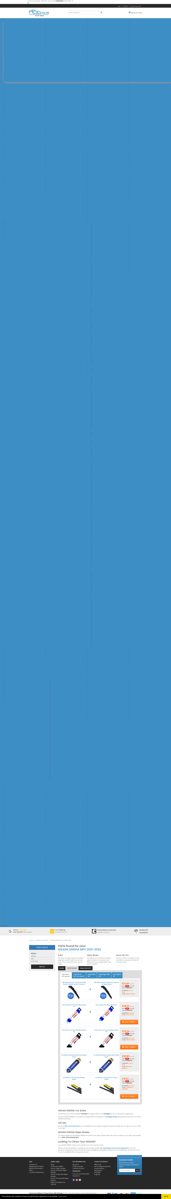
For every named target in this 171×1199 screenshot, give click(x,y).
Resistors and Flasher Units (14, 115)
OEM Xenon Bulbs (11, 919)
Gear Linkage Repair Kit (13, 871)
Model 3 (95, 566)
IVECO (53, 722)
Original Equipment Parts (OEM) (16, 156)
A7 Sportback (97, 248)
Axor (94, 393)
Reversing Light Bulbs (12, 41)
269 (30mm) (51, 131)
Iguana (49, 184)
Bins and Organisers (12, 697)
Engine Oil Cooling (53, 866)
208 (94, 452)
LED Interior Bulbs (11, 107)
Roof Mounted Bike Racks (98, 687)
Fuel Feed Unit (135, 842)
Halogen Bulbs (10, 19)
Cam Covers (93, 810)
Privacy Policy (48, 1193)
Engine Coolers (52, 862)
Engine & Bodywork (95, 673)
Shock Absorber (136, 877)
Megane (96, 492)
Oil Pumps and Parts (96, 834)
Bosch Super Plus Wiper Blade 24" (106, 1005)
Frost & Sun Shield (137, 707)
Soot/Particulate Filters (138, 828)
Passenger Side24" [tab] (104, 975)
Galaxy (95, 339)
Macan (95, 470)
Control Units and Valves (56, 860)
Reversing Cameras (138, 697)
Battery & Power (10, 784)
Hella (49, 188)
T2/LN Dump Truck (99, 421)
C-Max (95, 331)
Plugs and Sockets (53, 820)
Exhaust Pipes (135, 816)
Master (95, 490)
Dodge (53, 707)
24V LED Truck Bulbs (12, 117)
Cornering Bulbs (11, 25)
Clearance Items (78, 1168)
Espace (95, 484)
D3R (48, 158)
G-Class (96, 407)
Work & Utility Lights (137, 250)
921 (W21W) (134, 65)
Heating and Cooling (12, 814)
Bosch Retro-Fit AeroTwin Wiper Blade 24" (74, 1031)
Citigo (95, 540)
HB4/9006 (92, 168)
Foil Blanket (135, 705)
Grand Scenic (98, 486)
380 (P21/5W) (135, 43)
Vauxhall (92, 570)
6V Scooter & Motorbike (13, 53)
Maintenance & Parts (12, 794)
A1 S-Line (96, 228)
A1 (93, 226)
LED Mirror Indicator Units (14, 230)
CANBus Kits (135, 254)
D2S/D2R (92, 172)
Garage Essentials (11, 828)
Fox (94, 611)
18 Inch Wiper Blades (96, 196)
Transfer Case (10, 877)
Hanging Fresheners (54, 653)
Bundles (92, 669)
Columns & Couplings (96, 869)
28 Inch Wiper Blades (96, 214)
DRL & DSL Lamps (136, 244)
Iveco (91, 351)
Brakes (7, 800)
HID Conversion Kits (12, 152)
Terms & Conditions (36, 1193)
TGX (94, 381)
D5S (48, 166)
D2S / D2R (50, 107)
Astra (95, 572)
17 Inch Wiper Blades (96, 194)
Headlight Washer (53, 891)
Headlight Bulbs (10, 21)
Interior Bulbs (10, 45)
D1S (48, 152)
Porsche (92, 462)
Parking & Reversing (12, 691)
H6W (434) (134, 39)
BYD (52, 689)
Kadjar (95, 488)
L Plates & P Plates (11, 705)
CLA (94, 399)
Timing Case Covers (54, 800)
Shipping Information (36, 1166)
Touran (95, 633)
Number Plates (10, 832)
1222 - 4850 (97, 387)
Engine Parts (9, 804)
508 (94, 458)
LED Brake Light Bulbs (12, 97)
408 (94, 456)
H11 (48, 35)
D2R (48, 154)
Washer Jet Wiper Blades (139, 186)
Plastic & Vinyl (93, 667)
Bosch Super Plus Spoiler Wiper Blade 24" (74, 1005)
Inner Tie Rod (93, 871)
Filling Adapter (10, 866)
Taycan (95, 474)
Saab (53, 758)
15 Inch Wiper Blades (96, 190)
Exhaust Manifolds (137, 814)
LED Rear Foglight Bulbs (13, 95)
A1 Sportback (97, 230)
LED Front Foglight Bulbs (13, 87)
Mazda (53, 736)
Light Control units (137, 894)
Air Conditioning (52, 858)
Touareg (96, 631)
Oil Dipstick (93, 830)
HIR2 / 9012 (50, 87)
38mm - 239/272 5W (12, 75)
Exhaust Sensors (136, 818)
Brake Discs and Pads (138, 798)
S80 (94, 585)
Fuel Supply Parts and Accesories (142, 848)
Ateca (95, 522)
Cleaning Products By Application (17, 653)
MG (52, 740)
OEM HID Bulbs (10, 150)
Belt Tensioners (52, 796)
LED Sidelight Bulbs (11, 89)
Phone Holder (135, 717)
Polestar (54, 750)
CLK (94, 401)
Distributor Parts (94, 858)
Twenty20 (50, 180)
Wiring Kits (134, 268)
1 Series (95, 262)
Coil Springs (135, 873)
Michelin (50, 182)
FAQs (31, 1170)
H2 (48, 23)
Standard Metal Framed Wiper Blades (144, 180)
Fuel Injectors (135, 844)
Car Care (8, 649)
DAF (90, 305)
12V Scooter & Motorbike (13, 51)
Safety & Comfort (11, 699)
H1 (47, 21)
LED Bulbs (8, 83)
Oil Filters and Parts (137, 836)
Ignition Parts (93, 864)
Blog (52, 1164)
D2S (48, 156)
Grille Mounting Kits (137, 256)
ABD (48, 186)
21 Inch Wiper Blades (96, 202)
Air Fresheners (10, 651)
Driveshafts (9, 864)
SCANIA (91, 510)
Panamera (96, 472)
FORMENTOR (97, 301)
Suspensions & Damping (14, 822)
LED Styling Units (52, 144)
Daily (94, 353)
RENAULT (91, 478)
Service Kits (9, 875)
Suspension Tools (137, 885)
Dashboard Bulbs (11, 47)
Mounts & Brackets (137, 260)
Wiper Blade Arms (137, 188)
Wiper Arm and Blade (138, 190)
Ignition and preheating (13, 816)
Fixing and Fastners (95, 891)
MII (94, 530)
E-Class (95, 405)
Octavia (96, 550)
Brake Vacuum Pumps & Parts (141, 802)
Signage (8, 834)
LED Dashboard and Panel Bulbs (16, 109)
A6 (94, 244)
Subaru (53, 766)
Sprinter (95, 419)
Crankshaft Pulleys (95, 818)
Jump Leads (93, 703)
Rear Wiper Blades (137, 182)
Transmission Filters (137, 838)
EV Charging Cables (12, 788)
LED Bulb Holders (11, 113)
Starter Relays (52, 824)
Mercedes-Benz (56, 738)
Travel (7, 677)
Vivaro (95, 576)
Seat (90, 518)
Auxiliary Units (10, 232)
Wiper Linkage (52, 895)
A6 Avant (96, 246)
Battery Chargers (95, 701)
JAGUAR (91, 357)
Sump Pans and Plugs (96, 840)
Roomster (96, 554)
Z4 (94, 280)
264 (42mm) (51, 129)
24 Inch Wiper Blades (96, 208)
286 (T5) (8, 143)
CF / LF (95, 307)
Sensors (92, 838)
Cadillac (54, 691)
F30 (94, 270)
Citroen (53, 697)
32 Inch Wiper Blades (96, 218)
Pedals (91, 800)
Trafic (95, 496)
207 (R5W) (134, 33)
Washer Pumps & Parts (55, 899)
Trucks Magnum (98, 500)
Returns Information (36, 1168)
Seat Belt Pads (136, 711)
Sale (6, 907)
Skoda (53, 762)
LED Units (8, 111)
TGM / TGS (96, 379)
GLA (94, 411)
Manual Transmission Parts (14, 873)
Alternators (51, 812)
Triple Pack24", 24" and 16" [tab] (78, 975)
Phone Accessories (12, 703)
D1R (48, 150)
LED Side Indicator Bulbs (13, 105)
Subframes (134, 881)
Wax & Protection (95, 657)
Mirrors (7, 830)
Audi (132, 234)
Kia (52, 728)
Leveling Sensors (136, 875)
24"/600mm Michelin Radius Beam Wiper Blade (74, 1056)
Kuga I (95, 341)
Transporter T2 (98, 635)
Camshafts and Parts (96, 812)
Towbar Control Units (12, 891)
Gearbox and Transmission (15, 812)
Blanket (133, 701)
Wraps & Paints (10, 667)
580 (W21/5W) (135, 47)
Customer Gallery (57, 1166)
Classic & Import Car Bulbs (14, 49)
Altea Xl (95, 520)
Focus (95, 335)
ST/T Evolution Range (138, 262)
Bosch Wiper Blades (54, 178)
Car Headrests (10, 695)
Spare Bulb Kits (136, 687)
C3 (94, 289)
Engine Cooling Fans (54, 864)
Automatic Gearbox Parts (14, 858)
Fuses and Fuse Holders (97, 893)
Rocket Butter (135, 653)
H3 (48, 25)
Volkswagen (51, 224)
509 (6, 144)
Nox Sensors (135, 852)
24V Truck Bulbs (10, 55)
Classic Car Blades (137, 192)
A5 (94, 240)
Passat (95, 621)
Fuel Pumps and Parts (138, 846)
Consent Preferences (36, 1172)
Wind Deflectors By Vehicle (140, 679)
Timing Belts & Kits (53, 798)
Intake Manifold (94, 828)
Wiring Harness (52, 828)
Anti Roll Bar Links (136, 871)
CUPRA (91, 299)
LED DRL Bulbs (10, 93)
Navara (95, 440)
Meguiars (134, 651)
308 (94, 454)
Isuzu (53, 721)
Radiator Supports (95, 802)
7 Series (95, 268)
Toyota (53, 770)
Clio (94, 482)
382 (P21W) (92, 43)
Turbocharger (94, 844)
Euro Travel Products (138, 685)
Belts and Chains (11, 796)
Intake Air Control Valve (97, 826)
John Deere (93, 365)
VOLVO (91, 579)
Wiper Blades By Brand (13, 178)
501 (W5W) (134, 37)
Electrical (8, 802)
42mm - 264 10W (11, 77)
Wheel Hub (134, 887)
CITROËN (92, 284)
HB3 (48, 39)
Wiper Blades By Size (12, 180)
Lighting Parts (10, 836)
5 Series (95, 266)
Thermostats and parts (55, 871)
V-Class (95, 423)
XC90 (95, 593)
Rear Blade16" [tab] (117, 975)
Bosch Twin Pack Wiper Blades (141, 184)
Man (52, 734)
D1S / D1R (50, 105)
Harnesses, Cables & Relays (140, 150)
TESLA (91, 564)
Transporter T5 (98, 637)
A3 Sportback (97, 236)
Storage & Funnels (95, 903)
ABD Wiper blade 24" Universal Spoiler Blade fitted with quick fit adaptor (74, 983)
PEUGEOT (92, 446)
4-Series (96, 512)
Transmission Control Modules (16, 879)
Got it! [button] (166, 1196)
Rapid (95, 552)
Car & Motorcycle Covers (14, 659)
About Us (76, 1164)
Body (7, 798)
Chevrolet (54, 693)
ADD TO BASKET (130, 1022)
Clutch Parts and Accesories (15, 860)
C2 (94, 288)
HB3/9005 (92, 166)
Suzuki (53, 768)
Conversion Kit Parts (12, 154)
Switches (50, 826)
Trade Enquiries (78, 1166)
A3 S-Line (96, 234)
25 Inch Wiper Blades (96, 210)
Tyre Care (8, 657)
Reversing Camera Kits (139, 695)
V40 (94, 587)
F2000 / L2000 (98, 377)
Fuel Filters (134, 834)
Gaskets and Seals (95, 824)
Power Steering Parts (96, 873)
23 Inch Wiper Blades (96, 206)
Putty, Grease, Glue (95, 901)
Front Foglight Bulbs (12, 23)
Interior (7, 818)
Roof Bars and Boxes (12, 921)
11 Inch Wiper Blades (96, 182)
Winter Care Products (12, 665)
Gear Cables (9, 869)
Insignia (95, 574)
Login (119, 6)
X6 (94, 278)
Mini (90, 431)
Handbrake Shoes (137, 806)
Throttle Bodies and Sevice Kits (99, 842)
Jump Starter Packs (12, 790)
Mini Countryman (99, 434)
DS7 (94, 317)
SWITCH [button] (42, 967)
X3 (94, 274)
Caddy (95, 605)
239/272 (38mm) (53, 127)
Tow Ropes (93, 717)
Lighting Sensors (136, 896)
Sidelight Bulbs (10, 27)
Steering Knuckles (137, 879)
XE (93, 359)
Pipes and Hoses (95, 836)
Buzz (94, 603)
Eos (94, 609)
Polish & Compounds (96, 653)
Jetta (94, 615)
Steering (8, 820)
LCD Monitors (135, 691)
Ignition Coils (93, 862)
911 (94, 466)
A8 (94, 250)
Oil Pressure (93, 832)
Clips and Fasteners (96, 798)
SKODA (91, 538)
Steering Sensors (95, 879)
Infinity (53, 719)
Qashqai (96, 442)
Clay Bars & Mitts (95, 655)
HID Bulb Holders (136, 154)
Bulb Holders (135, 892)
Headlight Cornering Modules (141, 160)
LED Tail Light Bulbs (11, 99)
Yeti (94, 560)
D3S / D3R (50, 109)
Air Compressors (137, 657)
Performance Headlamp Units (15, 224)
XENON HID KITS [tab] (85, 968)
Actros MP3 (97, 391)
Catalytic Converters (138, 810)
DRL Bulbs (8, 31)
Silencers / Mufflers (137, 826)
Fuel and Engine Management (16, 810)
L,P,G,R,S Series (97, 514)
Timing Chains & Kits (54, 802)
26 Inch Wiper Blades (96, 212)
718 (94, 464)
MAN (90, 375)
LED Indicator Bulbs (12, 91)
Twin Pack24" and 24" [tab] (66, 975)
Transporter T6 (98, 639)
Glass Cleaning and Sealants (99, 661)
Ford (90, 329)
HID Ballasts (135, 152)
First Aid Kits (135, 703)
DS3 (94, 295)
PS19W (91, 115)
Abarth (53, 681)
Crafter (95, 607)
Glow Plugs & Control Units (98, 860)
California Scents (53, 651)
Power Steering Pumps (97, 875)
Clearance (9, 911)
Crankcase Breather (96, 816)
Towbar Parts (10, 824)
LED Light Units (10, 917)
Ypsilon (95, 369)
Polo (94, 623)
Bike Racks (9, 685)
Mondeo (96, 343)
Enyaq (95, 542)
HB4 (48, 41)
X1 (93, 272)
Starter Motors (52, 822)
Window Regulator (95, 804)
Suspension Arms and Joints (141, 883)
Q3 (94, 252)
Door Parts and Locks (138, 860)
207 (94, 450)
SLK (94, 417)
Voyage (95, 643)
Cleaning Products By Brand (15, 655)
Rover (53, 756)
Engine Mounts (94, 822)
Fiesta (95, 333)
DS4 (94, 315)
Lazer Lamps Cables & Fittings (141, 272)
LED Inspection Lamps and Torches (101, 897)
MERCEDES (92, 385)
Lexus (53, 732)
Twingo (95, 504)
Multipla (95, 323)
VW (90, 597)
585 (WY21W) (93, 51)
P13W (90, 113)
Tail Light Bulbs (10, 37)
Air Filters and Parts (137, 832)
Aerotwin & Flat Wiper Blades (141, 178)
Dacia (53, 701)
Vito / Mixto (97, 427)
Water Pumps (93, 846)
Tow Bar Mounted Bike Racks (99, 689)
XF (93, 309)
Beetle (95, 601)
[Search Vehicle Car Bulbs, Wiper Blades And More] (101, 12)
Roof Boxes (9, 681)
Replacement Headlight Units (15, 226)
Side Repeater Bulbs (12, 43)
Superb (95, 558)
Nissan (91, 438)
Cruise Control (52, 816)
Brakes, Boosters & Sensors (140, 804)
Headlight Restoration (13, 661)
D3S (48, 160)
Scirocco (96, 625)
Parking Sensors (136, 693)
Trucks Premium (98, 502)
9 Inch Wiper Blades (96, 178)
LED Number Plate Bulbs (13, 101)
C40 (94, 581)
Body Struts (93, 796)
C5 (94, 293)
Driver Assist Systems (54, 818)
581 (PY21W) (93, 47)
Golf (94, 613)
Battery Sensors (52, 814)
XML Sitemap (58, 1193)
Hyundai (54, 717)
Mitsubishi (54, 744)
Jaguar (53, 724)
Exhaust (8, 806)
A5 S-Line (96, 242)
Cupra (53, 699)
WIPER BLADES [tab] (72, 968)
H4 (48, 27)
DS (90, 313)
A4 (94, 238)
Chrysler (54, 695)
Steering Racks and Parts (97, 877)
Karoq (95, 546)
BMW (90, 260)
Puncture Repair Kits (138, 659)
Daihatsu (54, 705)
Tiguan (95, 629)
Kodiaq (95, 548)
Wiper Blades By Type (12, 182)
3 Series (95, 264)
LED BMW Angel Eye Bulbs (56, 143)
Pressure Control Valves (139, 854)
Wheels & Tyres (94, 659)
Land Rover (93, 373)
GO (137, 1170)
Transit (95, 347)
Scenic (95, 494)
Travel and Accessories (13, 923)
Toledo (95, 534)
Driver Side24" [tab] (91, 975)
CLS (94, 403)
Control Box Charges (96, 814)
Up (94, 641)
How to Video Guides (58, 1168)
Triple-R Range (136, 264)
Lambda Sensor (136, 822)
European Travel (11, 689)
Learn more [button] (62, 1196)
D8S (48, 168)
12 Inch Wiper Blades (96, 184)
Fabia (95, 544)
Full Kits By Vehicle (53, 679)
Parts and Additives (137, 824)
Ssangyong (55, 764)
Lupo (94, 619)
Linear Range (135, 258)
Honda (53, 715)
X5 (94, 276)
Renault (53, 754)
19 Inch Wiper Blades (96, 198)
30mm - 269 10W (11, 73)
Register (125, 6)
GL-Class (96, 409)
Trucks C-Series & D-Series (102, 498)
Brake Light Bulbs (11, 35)
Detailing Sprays (94, 663)
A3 (94, 232)
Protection (92, 899)
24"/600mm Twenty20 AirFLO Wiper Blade (74, 1078)
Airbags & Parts (136, 858)
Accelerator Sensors (54, 810)
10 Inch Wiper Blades (96, 180)
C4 (94, 291)
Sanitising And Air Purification (15, 663)
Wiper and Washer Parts (13, 826)
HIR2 (48, 43)
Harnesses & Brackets (13, 238)
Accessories (93, 671)
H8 (48, 31)
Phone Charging (136, 715)
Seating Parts (135, 862)
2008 (94, 448)
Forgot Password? (136, 6)
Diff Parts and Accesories (14, 862)
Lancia (91, 367)
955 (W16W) (51, 61)
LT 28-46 (96, 617)
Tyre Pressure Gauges (138, 661)
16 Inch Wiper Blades (96, 192)
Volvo (53, 776)
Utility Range (135, 266)
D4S (48, 164)
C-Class (96, 397)
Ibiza (94, 526)
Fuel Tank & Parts (136, 850)
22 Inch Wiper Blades (96, 204)
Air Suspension (136, 869)
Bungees (92, 715)
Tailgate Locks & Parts (138, 866)
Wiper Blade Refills (137, 194)
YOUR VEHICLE (42, 947)
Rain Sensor (51, 893)
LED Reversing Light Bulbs (14, 103)
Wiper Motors (52, 897)
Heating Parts (52, 867)
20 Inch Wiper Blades (96, 200)
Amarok (95, 599)
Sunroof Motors (136, 864)
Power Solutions (11, 693)
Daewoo (54, 703)
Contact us (33, 1164)
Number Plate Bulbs (12, 39)
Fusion (95, 337)
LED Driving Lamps (137, 246)
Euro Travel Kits (136, 683)
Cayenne (96, 468)
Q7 (94, 254)
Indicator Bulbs (10, 29)
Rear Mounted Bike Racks (98, 685)
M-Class (96, 413)
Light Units (8, 222)
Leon (94, 528)
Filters (7, 808)
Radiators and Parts (54, 869)
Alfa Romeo (55, 683)
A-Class (95, 389)
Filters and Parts (11, 867)
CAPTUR (95, 480)
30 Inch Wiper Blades (96, 216)
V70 (94, 591)
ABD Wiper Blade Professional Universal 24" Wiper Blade (106, 983)
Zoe (94, 506)
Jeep (53, 726)
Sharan (95, 627)
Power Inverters (94, 705)
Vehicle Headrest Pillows (139, 709)
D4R (48, 162)
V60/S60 (96, 589)
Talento (95, 325)
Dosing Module (136, 812)
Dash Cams (9, 687)
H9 (48, 33)
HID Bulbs (134, 156)
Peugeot (54, 748)
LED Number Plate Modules (140, 230)
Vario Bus (96, 425)
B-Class (95, 395)
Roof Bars (8, 679)
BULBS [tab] (62, 968)
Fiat (90, 321)
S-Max (95, 345)
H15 (48, 37)
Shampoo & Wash (95, 651)
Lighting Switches (137, 898)
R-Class (95, 415)
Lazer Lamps (9, 234)
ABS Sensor (135, 796)
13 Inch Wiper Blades (96, 186)
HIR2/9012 (92, 170)
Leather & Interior (95, 665)
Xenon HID (8, 148)
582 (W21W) (93, 49)
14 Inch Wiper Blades (96, 188)
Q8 (94, 256)
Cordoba (96, 524)
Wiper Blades (9, 176)
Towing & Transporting (13, 701)
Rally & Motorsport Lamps (140, 248)
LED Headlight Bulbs (12, 85)
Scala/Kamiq (97, 556)
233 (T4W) (134, 35)
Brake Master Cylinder (138, 800)
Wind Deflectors (10, 683)
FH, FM (95, 583)
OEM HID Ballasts (136, 162)
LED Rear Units (10, 228)
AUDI (90, 224)
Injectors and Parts (137, 820)
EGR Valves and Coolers (97, 820)
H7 (48, 29)
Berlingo (96, 286)
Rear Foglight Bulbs (12, 33)
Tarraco (95, 532)
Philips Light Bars (11, 236)
